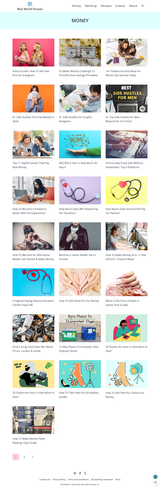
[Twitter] (85, 473)
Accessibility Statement (102, 479)
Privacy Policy (59, 479)
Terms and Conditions (78, 479)
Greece (120, 5)
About (133, 5)
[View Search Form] (142, 6)
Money (76, 5)
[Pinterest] (74, 473)
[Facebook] (80, 473)
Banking (91, 5)
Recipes (106, 5)
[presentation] (33, 52)
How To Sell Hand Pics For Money (79, 300)
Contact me (45, 479)
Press (117, 479)
